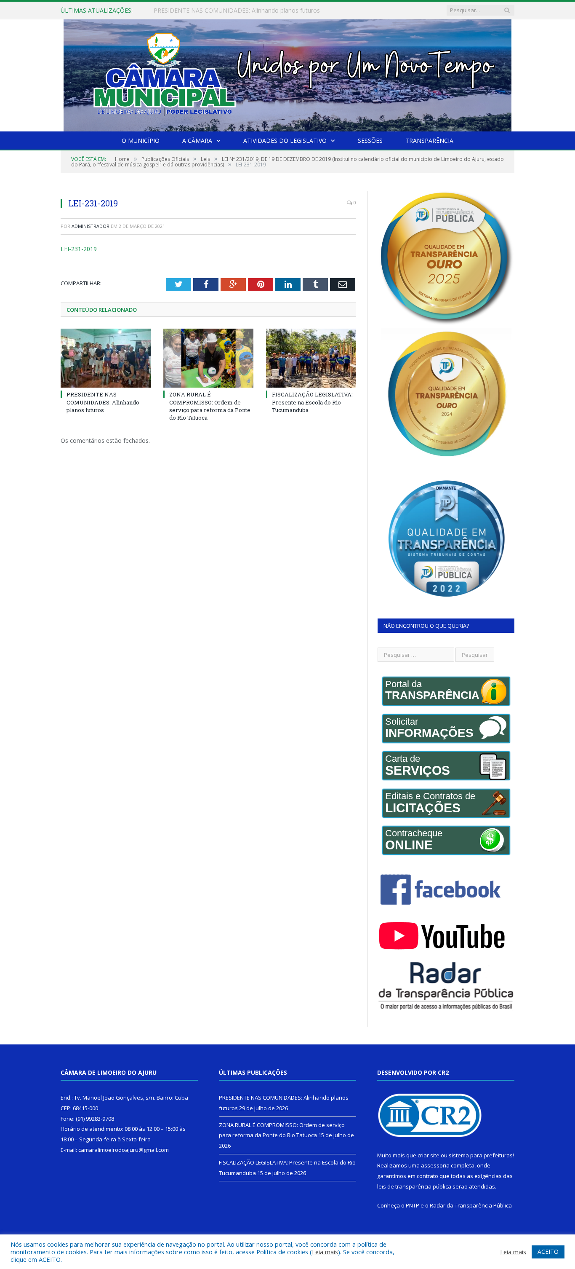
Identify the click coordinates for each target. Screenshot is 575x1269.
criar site (428, 1155)
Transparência (429, 141)
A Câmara (197, 141)
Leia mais (325, 1252)
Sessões (370, 141)
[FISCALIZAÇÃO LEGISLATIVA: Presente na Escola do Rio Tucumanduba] (311, 358)
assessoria (435, 1165)
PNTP (412, 1205)
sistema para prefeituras (481, 1155)
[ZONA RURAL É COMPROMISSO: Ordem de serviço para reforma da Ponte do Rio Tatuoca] (208, 358)
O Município (141, 141)
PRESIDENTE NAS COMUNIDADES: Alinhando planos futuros (103, 402)
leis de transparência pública (414, 1186)
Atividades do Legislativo (285, 141)
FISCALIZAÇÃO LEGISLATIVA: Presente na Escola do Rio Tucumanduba (312, 402)
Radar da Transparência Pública (471, 1205)
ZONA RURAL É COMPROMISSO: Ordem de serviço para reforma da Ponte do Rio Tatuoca (250, 10)
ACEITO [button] (548, 1252)
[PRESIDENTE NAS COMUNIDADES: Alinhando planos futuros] (106, 358)
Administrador (90, 226)
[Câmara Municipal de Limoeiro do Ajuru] (287, 73)
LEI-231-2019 (79, 249)
